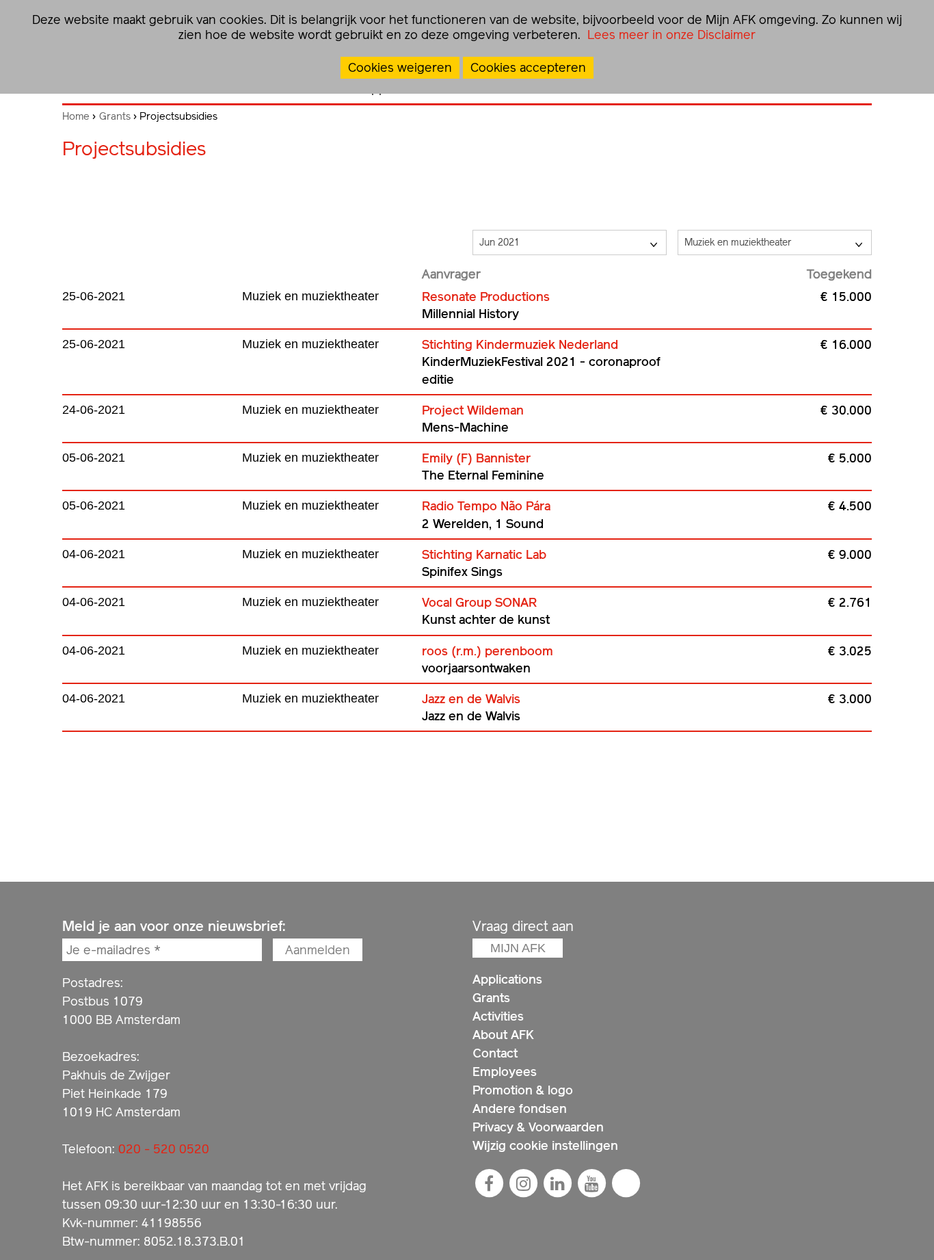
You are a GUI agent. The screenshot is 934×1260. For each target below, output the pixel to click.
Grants (115, 116)
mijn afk (518, 948)
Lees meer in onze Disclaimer (670, 34)
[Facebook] (488, 1183)
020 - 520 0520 (163, 1149)
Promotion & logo (522, 1090)
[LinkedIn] (557, 1183)
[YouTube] (591, 1183)
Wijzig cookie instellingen (545, 1145)
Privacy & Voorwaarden (538, 1127)
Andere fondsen (519, 1108)
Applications (507, 979)
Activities (498, 1016)
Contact (495, 1053)
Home (76, 116)
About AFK (503, 1034)
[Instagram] (523, 1183)
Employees (504, 1071)
